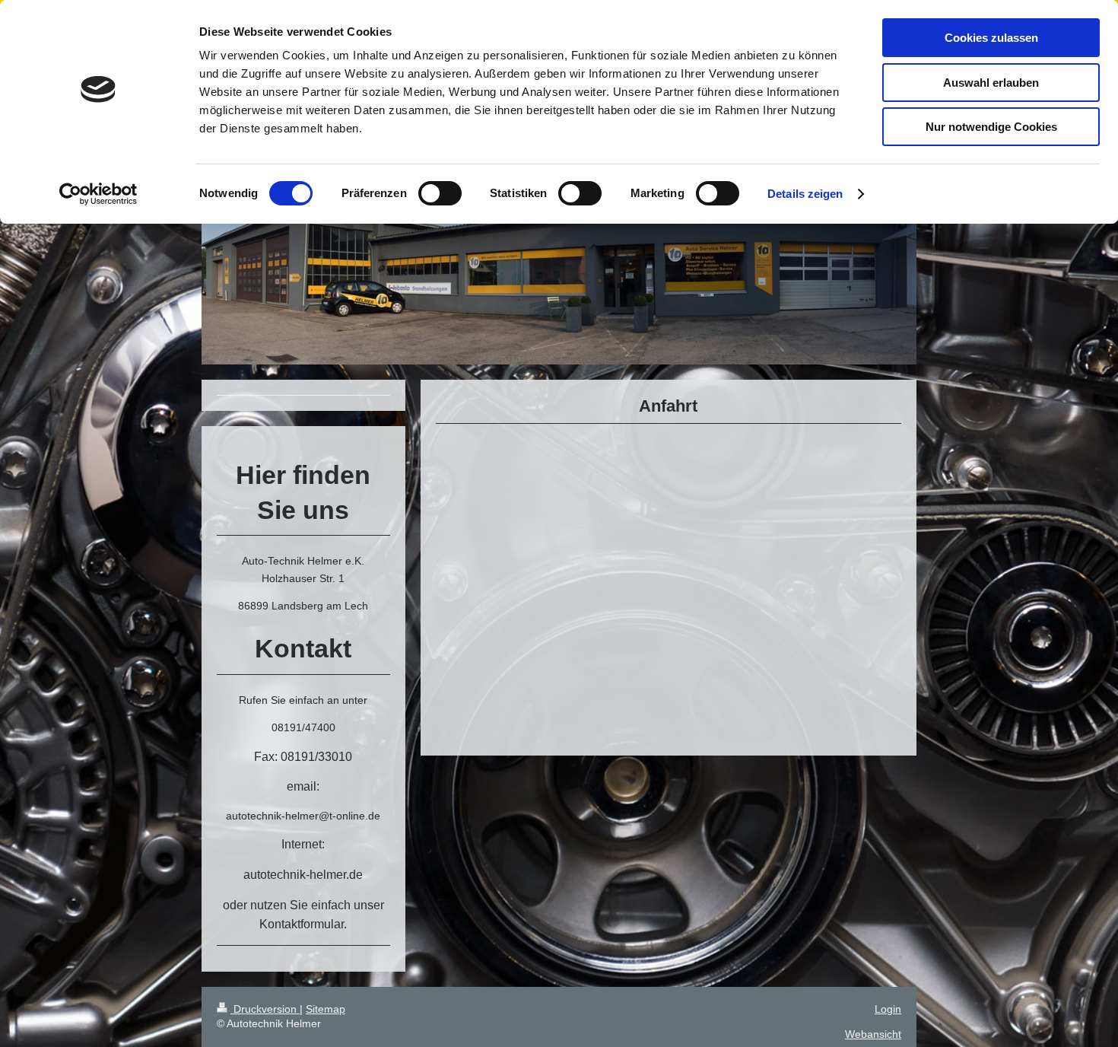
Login (888, 1009)
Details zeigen (805, 193)
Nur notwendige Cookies (991, 126)
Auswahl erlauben (991, 82)
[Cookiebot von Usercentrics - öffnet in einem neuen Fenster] (98, 194)
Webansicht (873, 1034)
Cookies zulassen (991, 37)
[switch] (440, 193)
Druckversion (265, 1009)
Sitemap (325, 1009)
